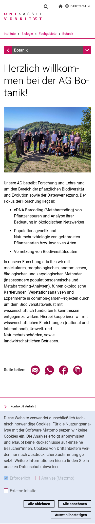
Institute (10, 34)
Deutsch (80, 6)
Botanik (67, 34)
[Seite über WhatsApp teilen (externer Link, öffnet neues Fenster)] (49, 373)
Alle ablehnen (39, 504)
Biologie (27, 34)
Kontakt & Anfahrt (23, 406)
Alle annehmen (75, 504)
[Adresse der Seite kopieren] (77, 373)
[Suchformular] (45, 6)
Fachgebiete (47, 34)
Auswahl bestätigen (71, 515)
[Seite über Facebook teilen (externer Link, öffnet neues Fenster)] (63, 373)
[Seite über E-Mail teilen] (35, 373)
